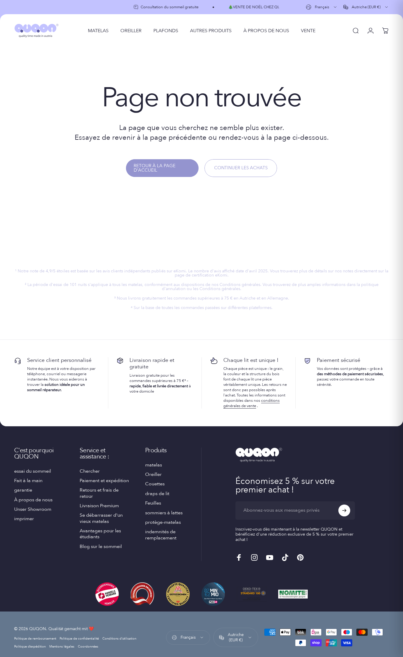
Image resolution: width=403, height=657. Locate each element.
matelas (153, 465)
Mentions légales (61, 646)
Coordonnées (88, 646)
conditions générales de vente (251, 403)
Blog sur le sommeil (101, 546)
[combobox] (322, 7)
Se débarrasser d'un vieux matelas (101, 518)
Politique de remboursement (35, 638)
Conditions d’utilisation (119, 638)
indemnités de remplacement (160, 535)
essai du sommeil (32, 471)
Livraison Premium (99, 506)
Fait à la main (28, 481)
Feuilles (153, 503)
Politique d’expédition (30, 646)
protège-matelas (163, 522)
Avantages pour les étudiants (100, 534)
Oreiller (153, 474)
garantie (23, 490)
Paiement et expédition (104, 481)
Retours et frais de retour (99, 493)
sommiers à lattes (164, 513)
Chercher (90, 471)
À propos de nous (33, 500)
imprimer (24, 519)
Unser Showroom (32, 509)
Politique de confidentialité (79, 638)
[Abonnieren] (344, 510)
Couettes (155, 484)
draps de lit (157, 494)
